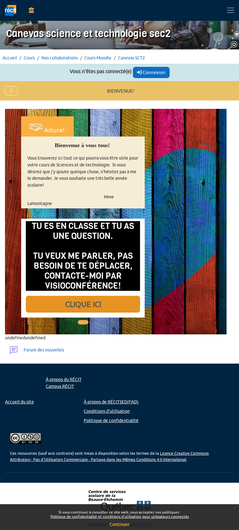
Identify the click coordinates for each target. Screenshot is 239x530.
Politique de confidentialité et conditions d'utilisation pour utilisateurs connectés (119, 516)
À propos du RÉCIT (64, 379)
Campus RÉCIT (60, 386)
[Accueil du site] (10, 10)
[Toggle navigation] (230, 10)
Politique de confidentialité (111, 420)
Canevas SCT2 (131, 57)
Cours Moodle (97, 57)
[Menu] (31, 10)
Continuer (119, 524)
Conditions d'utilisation (107, 411)
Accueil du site (19, 401)
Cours (29, 57)
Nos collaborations (59, 57)
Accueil (9, 57)
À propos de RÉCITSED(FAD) (111, 401)
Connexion (154, 72)
